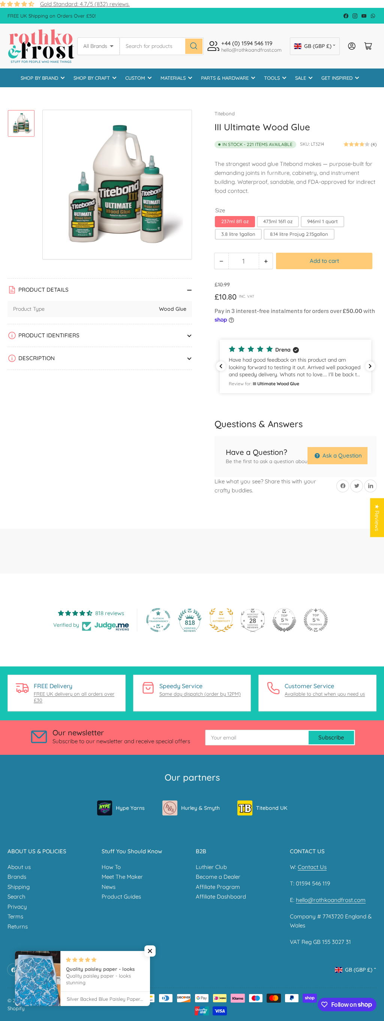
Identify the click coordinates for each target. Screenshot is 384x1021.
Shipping (19, 886)
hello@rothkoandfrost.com (331, 899)
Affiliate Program (218, 886)
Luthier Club (211, 866)
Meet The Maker (122, 876)
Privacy (17, 906)
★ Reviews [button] (377, 517)
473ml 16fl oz (277, 221)
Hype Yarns (130, 808)
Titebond (224, 113)
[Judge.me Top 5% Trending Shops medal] (316, 620)
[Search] (194, 46)
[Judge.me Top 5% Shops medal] (284, 620)
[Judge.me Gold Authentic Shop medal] (221, 620)
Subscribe (331, 737)
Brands (17, 876)
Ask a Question (341, 455)
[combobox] (162, 46)
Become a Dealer (218, 876)
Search (17, 896)
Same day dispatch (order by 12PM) (200, 694)
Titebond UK (271, 808)
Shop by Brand (39, 78)
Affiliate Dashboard (221, 896)
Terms (15, 916)
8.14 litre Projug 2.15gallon (299, 234)
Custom (135, 78)
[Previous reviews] (221, 366)
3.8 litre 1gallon (238, 234)
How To (111, 866)
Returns (18, 926)
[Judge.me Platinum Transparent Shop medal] (158, 620)
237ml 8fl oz (235, 221)
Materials (173, 78)
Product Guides (121, 896)
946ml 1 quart (322, 221)
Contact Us (312, 866)
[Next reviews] (370, 366)
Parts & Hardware (225, 78)
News (109, 886)
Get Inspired (336, 78)
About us (19, 866)
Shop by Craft (92, 78)
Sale (300, 78)
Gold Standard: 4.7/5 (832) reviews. (85, 3)
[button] (295, 366)
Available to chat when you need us (325, 694)
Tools (272, 78)
